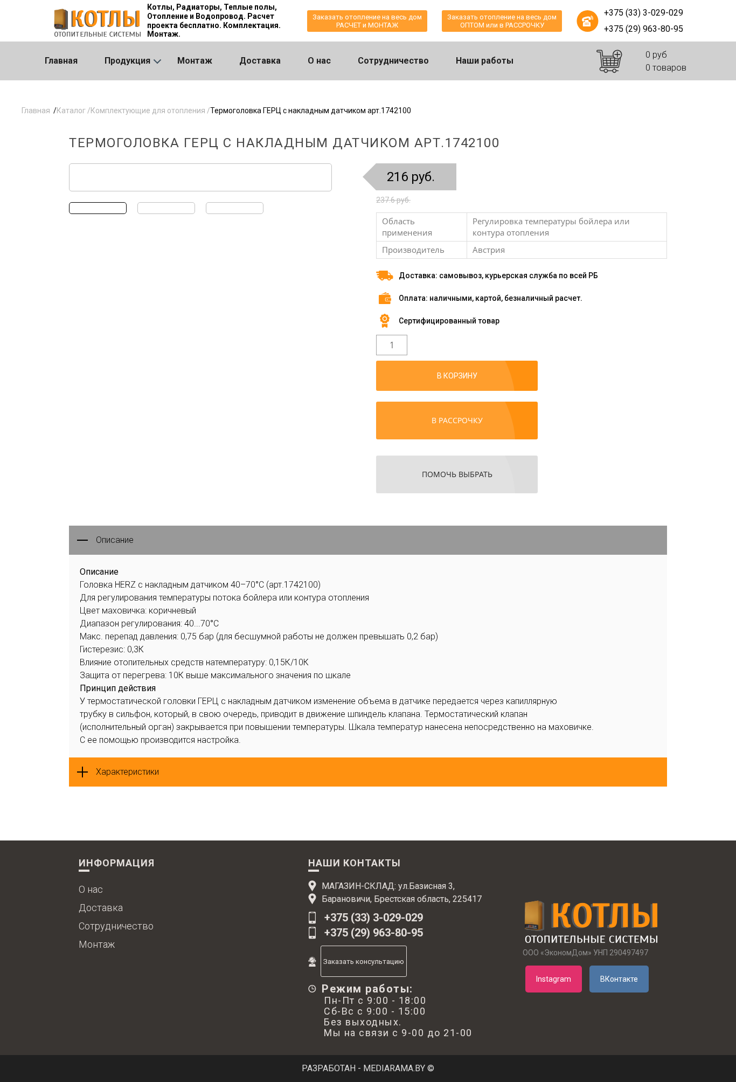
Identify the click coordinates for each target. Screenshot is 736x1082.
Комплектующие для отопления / (150, 110)
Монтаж (194, 61)
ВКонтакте (619, 979)
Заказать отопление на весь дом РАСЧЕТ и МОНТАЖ (367, 21)
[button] (720, 95)
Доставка (260, 61)
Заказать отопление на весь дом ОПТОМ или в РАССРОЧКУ (502, 21)
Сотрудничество (393, 61)
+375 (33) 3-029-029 (643, 13)
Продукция (127, 61)
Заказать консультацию (363, 961)
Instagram (553, 979)
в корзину (457, 375)
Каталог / (74, 110)
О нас (319, 61)
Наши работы (484, 61)
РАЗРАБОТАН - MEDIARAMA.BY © (368, 1068)
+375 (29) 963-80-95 (643, 29)
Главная (61, 61)
